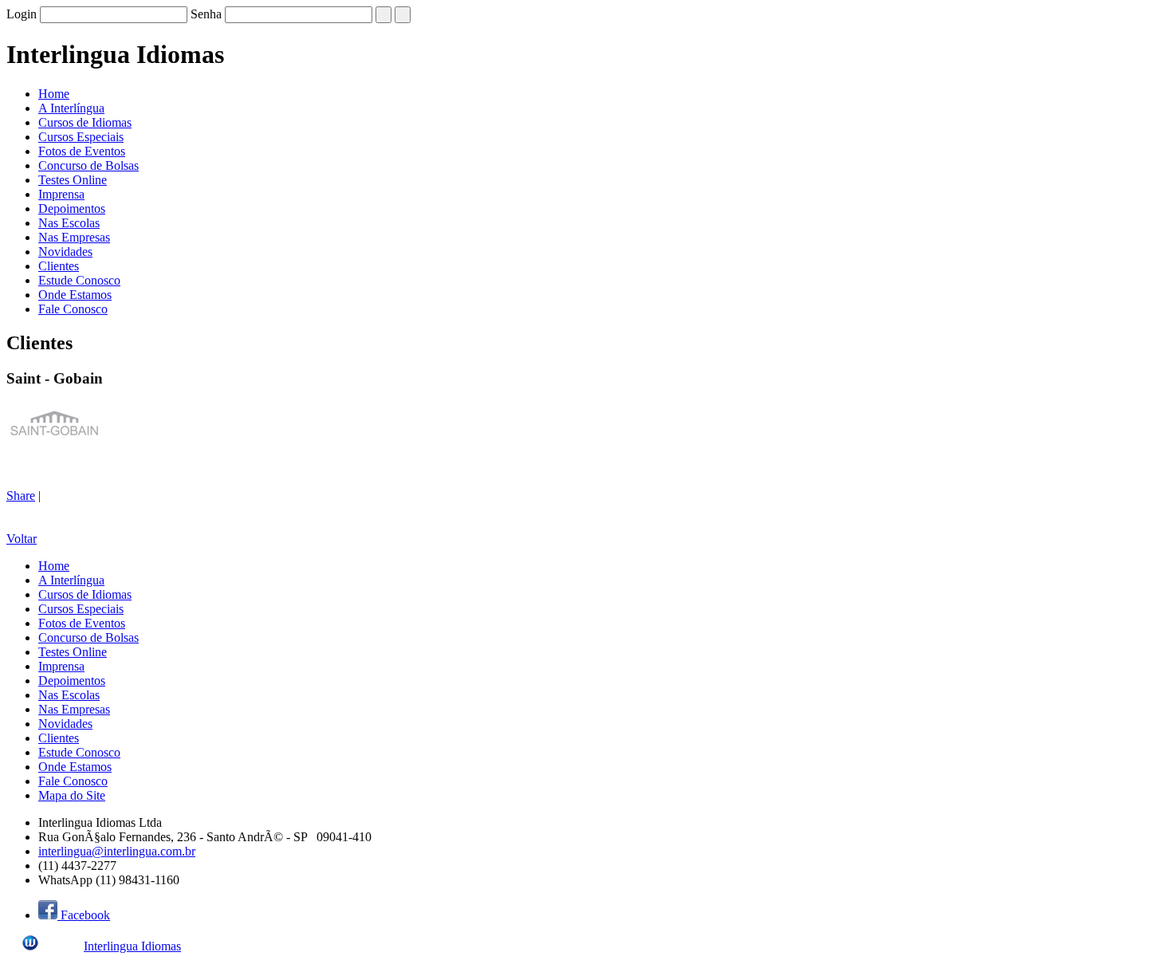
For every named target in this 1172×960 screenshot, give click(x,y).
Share (20, 495)
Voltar (21, 538)
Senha (206, 14)
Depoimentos (71, 208)
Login (21, 14)
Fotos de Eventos (81, 151)
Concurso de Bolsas (88, 165)
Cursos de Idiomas (85, 122)
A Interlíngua (71, 108)
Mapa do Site (71, 795)
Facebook (83, 915)
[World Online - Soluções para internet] (43, 946)
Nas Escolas (69, 223)
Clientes (58, 266)
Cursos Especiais (81, 137)
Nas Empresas (74, 237)
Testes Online (72, 180)
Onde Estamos (75, 294)
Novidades (65, 251)
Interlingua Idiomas (132, 946)
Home (53, 93)
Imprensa (61, 194)
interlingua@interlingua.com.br (116, 851)
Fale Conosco (73, 309)
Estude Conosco (79, 280)
